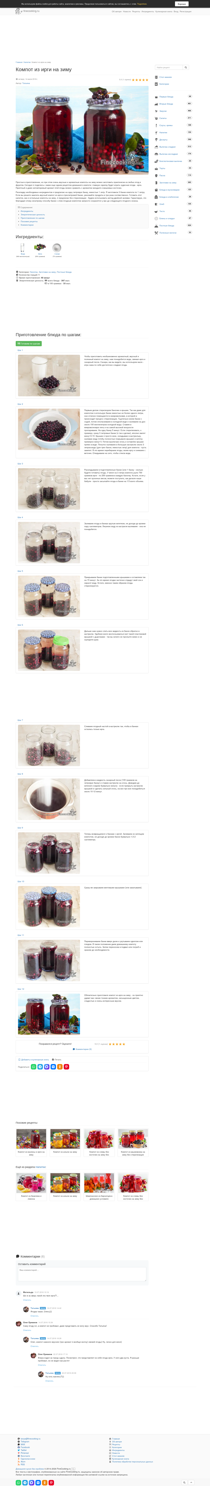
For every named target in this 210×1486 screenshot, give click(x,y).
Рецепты (136, 11)
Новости (127, 11)
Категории (164, 83)
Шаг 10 (21, 881)
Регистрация (185, 11)
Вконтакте (25, 1455)
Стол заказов (165, 76)
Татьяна (26, 83)
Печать (57, 1059)
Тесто (175, 211)
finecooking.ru (31, 11)
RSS (23, 1464)
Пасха (175, 175)
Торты (175, 168)
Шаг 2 (20, 403)
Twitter (24, 1450)
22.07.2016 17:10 (60, 1354)
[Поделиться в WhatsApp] (33, 1066)
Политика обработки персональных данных (132, 1461)
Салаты (175, 117)
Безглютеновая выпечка (175, 160)
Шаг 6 (20, 624)
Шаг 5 (20, 570)
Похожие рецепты (29, 221)
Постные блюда (64, 271)
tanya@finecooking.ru (30, 1438)
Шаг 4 (20, 517)
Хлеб (175, 203)
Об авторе (117, 11)
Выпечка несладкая (175, 153)
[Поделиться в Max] (46, 1066)
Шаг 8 (20, 773)
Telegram (25, 1441)
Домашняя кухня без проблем (30, 1468)
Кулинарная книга (163, 11)
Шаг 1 (20, 350)
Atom (23, 1461)
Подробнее (142, 3)
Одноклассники (28, 1458)
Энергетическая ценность (33, 214)
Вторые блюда (175, 103)
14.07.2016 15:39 (45, 1322)
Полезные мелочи (175, 232)
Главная (19, 62)
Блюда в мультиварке (175, 189)
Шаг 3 (20, 463)
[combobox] (169, 67)
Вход (176, 11)
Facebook (25, 1447)
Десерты (175, 139)
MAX (23, 1444)
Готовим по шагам (30, 343)
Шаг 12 (21, 988)
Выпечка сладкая (175, 146)
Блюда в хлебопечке (175, 196)
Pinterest (25, 1452)
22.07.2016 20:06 (69, 1373)
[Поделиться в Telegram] (40, 1066)
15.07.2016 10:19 (41, 1292)
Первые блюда (175, 96)
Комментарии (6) (83, 1049)
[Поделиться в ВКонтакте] (53, 1066)
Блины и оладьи (175, 218)
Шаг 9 (20, 827)
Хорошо (182, 3)
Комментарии (27, 224)
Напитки (27, 62)
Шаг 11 (21, 935)
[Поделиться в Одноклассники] (60, 1066)
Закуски (175, 110)
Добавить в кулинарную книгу (35, 1059)
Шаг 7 (20, 720)
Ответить (27, 1300)
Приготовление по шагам (32, 217)
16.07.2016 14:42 (54, 1308)
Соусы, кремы (175, 125)
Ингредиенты (148, 11)
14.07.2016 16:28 (54, 1338)
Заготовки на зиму (47, 271)
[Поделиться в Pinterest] (66, 1066)
